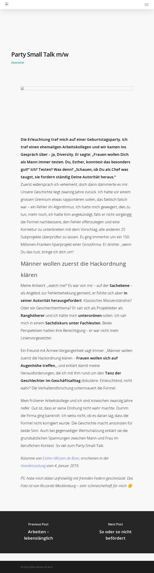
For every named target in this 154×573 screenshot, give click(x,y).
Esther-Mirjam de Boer (61, 458)
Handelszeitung (33, 465)
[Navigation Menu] (147, 4)
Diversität (17, 62)
